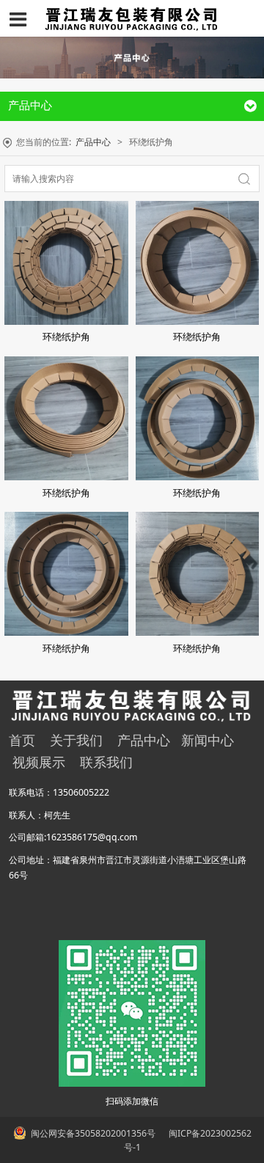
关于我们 (76, 740)
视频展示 (38, 762)
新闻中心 (207, 740)
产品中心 (93, 142)
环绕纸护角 (66, 336)
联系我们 (106, 762)
